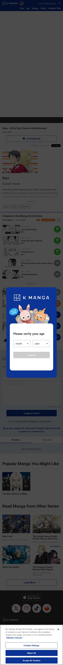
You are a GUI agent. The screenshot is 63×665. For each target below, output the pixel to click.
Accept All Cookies (31, 660)
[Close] (58, 629)
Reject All (31, 653)
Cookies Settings (31, 645)
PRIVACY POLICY (14, 637)
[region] (31, 645)
